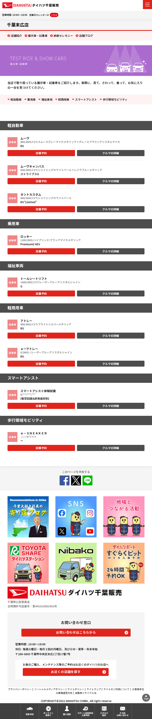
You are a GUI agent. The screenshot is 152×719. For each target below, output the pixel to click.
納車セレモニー (63, 36)
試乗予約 (41, 153)
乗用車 (31, 99)
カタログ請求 (104, 714)
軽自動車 (16, 99)
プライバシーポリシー (20, 689)
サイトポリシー (75, 689)
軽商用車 (63, 99)
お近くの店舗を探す (66, 671)
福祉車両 (46, 99)
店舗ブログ (86, 36)
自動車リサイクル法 (85, 692)
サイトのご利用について (117, 689)
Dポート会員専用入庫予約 (85, 714)
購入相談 (67, 714)
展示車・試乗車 (38, 36)
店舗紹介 (16, 36)
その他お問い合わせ (122, 714)
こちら (54, 14)
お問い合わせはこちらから (76, 632)
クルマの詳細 (110, 153)
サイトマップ (94, 689)
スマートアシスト (86, 99)
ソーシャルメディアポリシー (49, 689)
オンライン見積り (48, 714)
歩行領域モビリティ (115, 99)
